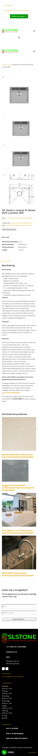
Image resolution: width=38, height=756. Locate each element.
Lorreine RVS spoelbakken (19, 223)
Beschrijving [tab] (6, 261)
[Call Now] (4, 752)
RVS (16, 218)
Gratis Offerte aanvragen (9, 229)
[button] (3, 77)
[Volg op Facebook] (3, 668)
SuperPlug (28, 218)
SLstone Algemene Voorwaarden (13, 676)
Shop (9, 65)
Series (31, 223)
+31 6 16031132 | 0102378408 (16, 647)
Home (4, 65)
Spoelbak (21, 218)
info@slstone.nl (11, 652)
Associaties (32, 752)
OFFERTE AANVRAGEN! (12, 393)
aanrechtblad (10, 218)
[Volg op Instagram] (6, 668)
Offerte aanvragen (18, 16)
